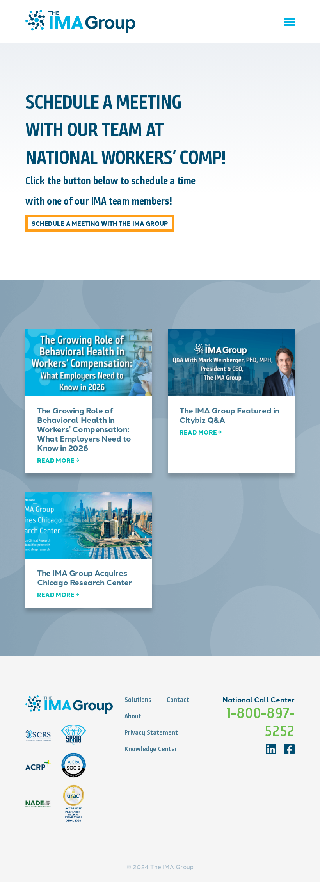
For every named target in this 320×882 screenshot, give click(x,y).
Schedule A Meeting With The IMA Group (100, 223)
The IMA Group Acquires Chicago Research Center (84, 577)
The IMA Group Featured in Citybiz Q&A (229, 414)
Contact (178, 699)
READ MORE (56, 460)
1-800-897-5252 (260, 722)
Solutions (137, 699)
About (132, 716)
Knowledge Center (150, 749)
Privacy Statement (151, 732)
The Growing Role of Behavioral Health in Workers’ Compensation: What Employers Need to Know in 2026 (84, 428)
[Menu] (289, 21)
